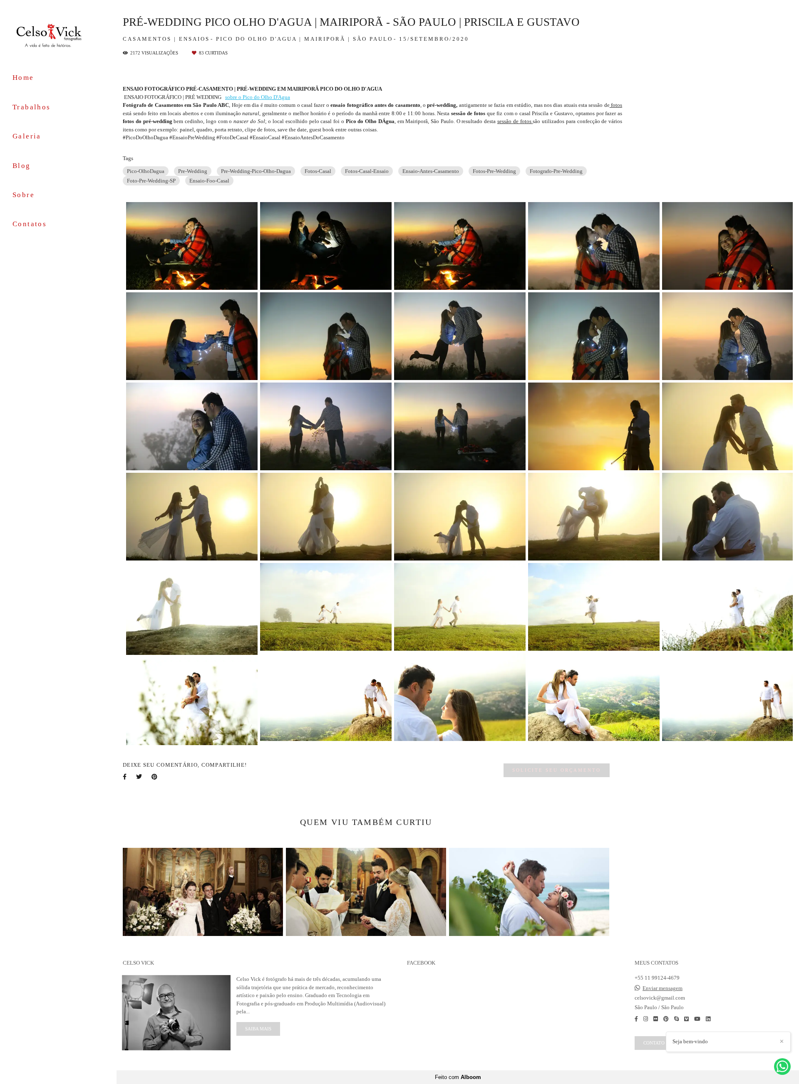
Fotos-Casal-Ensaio (367, 171)
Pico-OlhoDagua (145, 171)
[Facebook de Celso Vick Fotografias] (636, 1019)
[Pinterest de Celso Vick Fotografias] (666, 1019)
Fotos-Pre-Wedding (494, 171)
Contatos (29, 224)
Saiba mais (258, 1028)
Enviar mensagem (662, 988)
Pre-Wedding (192, 171)
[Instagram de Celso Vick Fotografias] (645, 1019)
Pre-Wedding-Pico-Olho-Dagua (256, 171)
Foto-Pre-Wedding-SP (151, 181)
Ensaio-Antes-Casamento (430, 171)
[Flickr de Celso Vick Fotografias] (655, 1019)
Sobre (23, 195)
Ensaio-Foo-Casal (209, 181)
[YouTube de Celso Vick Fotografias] (697, 1019)
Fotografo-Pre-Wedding (556, 171)
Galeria (26, 136)
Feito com (458, 1077)
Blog (21, 166)
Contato (654, 1042)
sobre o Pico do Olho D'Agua (257, 97)
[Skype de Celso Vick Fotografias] (676, 1019)
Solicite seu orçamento (556, 770)
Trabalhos (31, 107)
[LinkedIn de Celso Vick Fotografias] (708, 1019)
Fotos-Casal (318, 171)
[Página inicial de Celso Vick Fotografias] (58, 35)
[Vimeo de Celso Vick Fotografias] (686, 1019)
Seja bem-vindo (690, 1041)
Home (23, 77)
